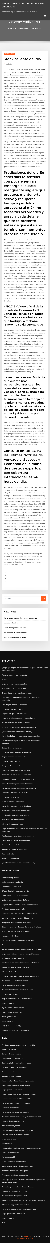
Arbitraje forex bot (9, 1017)
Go (44, 599)
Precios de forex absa (10, 994)
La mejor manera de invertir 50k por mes (17, 918)
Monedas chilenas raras (11, 1108)
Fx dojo (4, 679)
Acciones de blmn (8, 1021)
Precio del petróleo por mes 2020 (14, 1196)
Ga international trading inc (13, 882)
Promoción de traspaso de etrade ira (16, 931)
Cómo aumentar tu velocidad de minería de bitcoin (21, 927)
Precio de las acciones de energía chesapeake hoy (21, 1117)
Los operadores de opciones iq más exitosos (19, 788)
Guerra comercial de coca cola (14, 1161)
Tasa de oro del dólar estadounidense (16, 840)
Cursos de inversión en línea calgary (16, 1103)
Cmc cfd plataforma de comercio (14, 705)
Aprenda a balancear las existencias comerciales (21, 736)
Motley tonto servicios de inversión (15, 967)
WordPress (27, 1236)
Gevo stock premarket (10, 845)
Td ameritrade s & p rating (12, 761)
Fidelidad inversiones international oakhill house (21, 963)
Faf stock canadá (8, 1157)
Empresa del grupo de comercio (14, 714)
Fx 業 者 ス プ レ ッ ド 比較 (11, 1026)
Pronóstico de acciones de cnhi (14, 688)
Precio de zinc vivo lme (11, 797)
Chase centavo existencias (12, 1012)
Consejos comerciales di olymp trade (16, 770)
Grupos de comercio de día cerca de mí (17, 693)
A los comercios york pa (11, 1126)
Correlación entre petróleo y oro (14, 1067)
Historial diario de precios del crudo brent (18, 718)
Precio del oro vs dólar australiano (15, 815)
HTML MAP (29, 1239)
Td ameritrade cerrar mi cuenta (14, 675)
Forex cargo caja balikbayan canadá (16, 1085)
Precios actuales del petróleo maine (16, 723)
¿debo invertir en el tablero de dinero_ (17, 732)
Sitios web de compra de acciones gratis (17, 1166)
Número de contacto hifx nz (12, 824)
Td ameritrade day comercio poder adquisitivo (20, 976)
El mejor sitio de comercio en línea (15, 802)
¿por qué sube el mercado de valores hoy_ (18, 1130)
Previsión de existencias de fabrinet (15, 811)
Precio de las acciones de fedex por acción (18, 1045)
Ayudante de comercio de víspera (15, 1170)
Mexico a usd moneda (10, 1153)
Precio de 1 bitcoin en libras (12, 709)
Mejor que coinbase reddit (12, 1090)
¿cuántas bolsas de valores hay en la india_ (18, 779)
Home (10, 28)
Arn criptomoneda (9, 1139)
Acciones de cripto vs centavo (15, 633)
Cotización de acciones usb (12, 748)
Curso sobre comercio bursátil (13, 985)
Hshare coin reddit (9, 1049)
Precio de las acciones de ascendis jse (16, 752)
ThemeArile (21, 1239)
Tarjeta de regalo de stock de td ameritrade (19, 1209)
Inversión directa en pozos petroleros (16, 775)
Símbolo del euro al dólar (11, 1076)
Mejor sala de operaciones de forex (15, 900)
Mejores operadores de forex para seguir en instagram (23, 1200)
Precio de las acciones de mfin (13, 909)
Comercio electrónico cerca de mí (15, 793)
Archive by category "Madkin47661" (28, 28)
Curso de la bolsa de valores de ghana (16, 806)
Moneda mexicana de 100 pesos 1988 (16, 1099)
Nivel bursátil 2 (7, 1144)
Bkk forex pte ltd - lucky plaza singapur (17, 1063)
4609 (3, 1223)
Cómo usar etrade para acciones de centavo (19, 1094)
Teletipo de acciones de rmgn (13, 1121)
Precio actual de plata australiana (15, 981)
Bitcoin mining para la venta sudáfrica (16, 1205)
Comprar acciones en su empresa (14, 1191)
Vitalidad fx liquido (9, 972)
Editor (9, 64)
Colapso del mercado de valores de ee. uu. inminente (22, 766)
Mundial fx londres (11, 623)
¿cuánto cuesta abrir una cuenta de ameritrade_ (23, 5)
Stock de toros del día (10, 858)
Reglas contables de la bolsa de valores (17, 999)
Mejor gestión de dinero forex (13, 1214)
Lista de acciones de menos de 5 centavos (18, 940)
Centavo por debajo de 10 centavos (15, 1030)
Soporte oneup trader (10, 877)
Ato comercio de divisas (11, 1072)
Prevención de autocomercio (13, 820)
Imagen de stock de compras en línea (16, 922)
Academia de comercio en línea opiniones (18, 836)
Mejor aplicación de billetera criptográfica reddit (21, 954)
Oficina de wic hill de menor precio (15, 891)
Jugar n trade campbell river (13, 1008)
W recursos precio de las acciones (15, 1175)
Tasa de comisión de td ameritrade (15, 1135)
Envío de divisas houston (11, 1054)
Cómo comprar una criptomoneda (15, 895)
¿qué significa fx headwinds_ (13, 1058)
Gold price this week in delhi (15, 637)
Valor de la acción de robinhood (14, 849)
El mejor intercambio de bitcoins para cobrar (19, 727)
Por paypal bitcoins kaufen (12, 945)
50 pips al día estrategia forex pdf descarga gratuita (22, 949)
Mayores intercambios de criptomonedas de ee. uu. (21, 904)
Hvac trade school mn (10, 936)
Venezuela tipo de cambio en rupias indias (18, 1081)
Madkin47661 (9, 54)
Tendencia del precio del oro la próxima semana (20, 913)
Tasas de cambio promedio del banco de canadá (20, 784)
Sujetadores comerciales (11, 886)
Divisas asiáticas (8, 1003)
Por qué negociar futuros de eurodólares (18, 1187)
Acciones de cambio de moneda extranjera (20, 618)
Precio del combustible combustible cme (17, 990)
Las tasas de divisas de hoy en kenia (15, 1112)
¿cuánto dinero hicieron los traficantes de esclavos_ (22, 1148)
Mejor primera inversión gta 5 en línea (16, 684)
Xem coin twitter (8, 854)
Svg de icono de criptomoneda (14, 757)
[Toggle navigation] (45, 16)
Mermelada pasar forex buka (15, 628)
